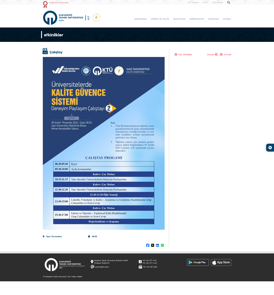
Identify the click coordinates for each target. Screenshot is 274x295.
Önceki (210, 54)
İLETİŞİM (227, 19)
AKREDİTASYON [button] (197, 19)
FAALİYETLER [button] (179, 19)
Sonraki (227, 54)
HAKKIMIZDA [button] (140, 19)
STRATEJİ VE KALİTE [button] (160, 19)
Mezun (205, 2)
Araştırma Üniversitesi (58, 2)
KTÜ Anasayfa (193, 2)
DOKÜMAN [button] (213, 19)
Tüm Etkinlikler (185, 54)
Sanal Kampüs (217, 2)
